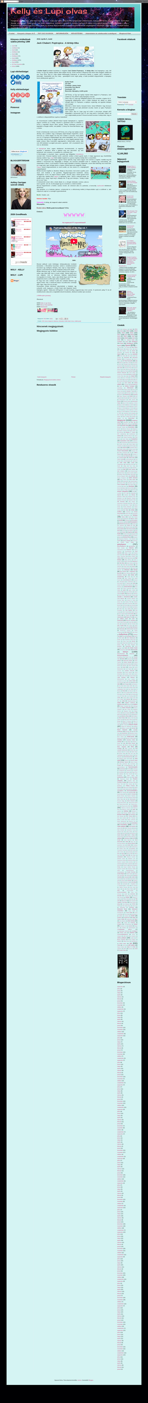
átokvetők (119, 389)
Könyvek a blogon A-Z (26, 33)
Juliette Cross (134, 612)
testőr (126, 894)
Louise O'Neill (125, 694)
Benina (119, 401)
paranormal (120, 777)
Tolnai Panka (133, 902)
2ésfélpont (15, 52)
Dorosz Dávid (131, 488)
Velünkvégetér (132, 927)
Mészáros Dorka (133, 733)
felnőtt (120, 520)
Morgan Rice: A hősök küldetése (131, 167)
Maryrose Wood (127, 723)
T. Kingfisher (133, 883)
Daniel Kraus (127, 467)
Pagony (128, 772)
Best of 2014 (130, 404)
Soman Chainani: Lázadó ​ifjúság (132, 275)
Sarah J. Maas (131, 835)
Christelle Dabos (133, 447)
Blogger (91, 1380)
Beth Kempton (120, 414)
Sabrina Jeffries (20, 224)
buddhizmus (132, 434)
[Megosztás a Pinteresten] (67, 319)
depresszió (125, 481)
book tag (133, 422)
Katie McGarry (133, 627)
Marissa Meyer (125, 716)
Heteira (131, 558)
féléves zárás (134, 518)
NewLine (127, 760)
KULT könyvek (132, 665)
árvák (121, 386)
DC (136, 472)
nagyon (56, 176)
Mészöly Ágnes (122, 734)
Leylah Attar (128, 682)
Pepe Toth (120, 784)
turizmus (127, 915)
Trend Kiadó (129, 912)
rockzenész (120, 823)
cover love (132, 457)
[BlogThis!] (62, 319)
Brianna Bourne (126, 429)
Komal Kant (122, 649)
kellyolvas (55, 321)
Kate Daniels (132, 623)
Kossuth (135, 649)
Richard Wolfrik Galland (129, 812)
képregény (42, 148)
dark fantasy (132, 469)
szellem (133, 877)
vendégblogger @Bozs (124, 929)
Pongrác (124, 789)
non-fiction (132, 763)
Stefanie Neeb (121, 858)
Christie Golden (122, 449)
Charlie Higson (132, 444)
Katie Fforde (125, 627)
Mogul (129, 741)
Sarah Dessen (121, 835)
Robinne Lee (132, 821)
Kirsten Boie (133, 643)
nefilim (136, 756)
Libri (118, 684)
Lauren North (133, 675)
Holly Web (125, 564)
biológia (134, 416)
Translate (130, 104)
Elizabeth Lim (120, 498)
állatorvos (121, 362)
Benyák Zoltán (126, 401)
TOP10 (133, 904)
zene (124, 948)
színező (123, 880)
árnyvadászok (133, 384)
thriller (127, 897)
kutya (124, 667)
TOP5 (118, 905)
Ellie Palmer (132, 501)
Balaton (120, 394)
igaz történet (123, 571)
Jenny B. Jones (131, 600)
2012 (121, 331)
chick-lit (125, 447)
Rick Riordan (120, 816)
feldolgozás (125, 518)
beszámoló (126, 413)
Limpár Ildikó (129, 685)
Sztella (118, 883)
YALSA (124, 945)
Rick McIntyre (132, 814)
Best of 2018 (122, 408)
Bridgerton (135, 429)
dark (124, 469)
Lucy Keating (130, 696)
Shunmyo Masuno (121, 843)
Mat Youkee (124, 724)
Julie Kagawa (128, 610)
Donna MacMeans (121, 488)
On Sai (129, 768)
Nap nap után (132, 753)
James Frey (120, 585)
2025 (133, 338)
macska (128, 699)
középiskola (120, 657)
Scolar (118, 840)
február (119, 999)
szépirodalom (133, 878)
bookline (119, 423)
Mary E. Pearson (127, 721)
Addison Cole (125, 350)
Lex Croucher (120, 682)
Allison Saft (127, 362)
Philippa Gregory (130, 785)
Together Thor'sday (122, 902)
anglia (127, 376)
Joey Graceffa (132, 605)
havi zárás (125, 554)
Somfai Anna (134, 846)
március (119, 997)
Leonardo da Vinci (121, 680)
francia (123, 530)
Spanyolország (129, 851)
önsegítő (135, 770)
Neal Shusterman (128, 756)
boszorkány (131, 427)
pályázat (121, 773)
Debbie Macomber (131, 474)
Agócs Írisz (127, 354)
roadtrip (124, 817)
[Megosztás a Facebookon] (65, 319)
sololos (79, 1380)
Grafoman (135, 540)
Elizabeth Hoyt (132, 496)
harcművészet (128, 551)
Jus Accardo (130, 613)
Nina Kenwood (123, 763)
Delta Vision (132, 479)
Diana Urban (130, 484)
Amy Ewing (130, 369)
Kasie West (131, 622)
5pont (46, 321)
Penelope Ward (132, 782)
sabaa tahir (120, 828)
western (119, 941)
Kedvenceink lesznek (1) (130, 226)
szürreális (125, 883)
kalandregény (120, 617)
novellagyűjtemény (128, 765)
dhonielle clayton (132, 482)
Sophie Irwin (122, 848)
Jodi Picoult (125, 605)
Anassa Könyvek (121, 372)
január (119, 1001)
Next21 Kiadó (134, 760)
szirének (129, 880)
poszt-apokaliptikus (132, 790)
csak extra (123, 462)
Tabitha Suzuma (123, 887)
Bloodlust (126, 422)
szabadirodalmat (130, 870)
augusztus (120, 986)
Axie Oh (134, 389)
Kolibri (125, 648)
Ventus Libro (123, 932)
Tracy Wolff (131, 910)
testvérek (132, 894)
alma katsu (134, 362)
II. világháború (132, 571)
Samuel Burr (120, 831)
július (118, 988)
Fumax (123, 532)
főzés (118, 530)
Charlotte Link (120, 445)
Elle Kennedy (121, 501)
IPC (134, 576)
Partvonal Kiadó (124, 779)
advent (133, 350)
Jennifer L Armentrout (123, 596)
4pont (13, 58)
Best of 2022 (134, 409)
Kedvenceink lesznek (132, 628)
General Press (127, 537)
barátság (135, 394)
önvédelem (121, 772)
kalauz (135, 617)
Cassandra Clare (125, 440)
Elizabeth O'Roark (131, 498)
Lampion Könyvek (129, 670)
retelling (126, 811)
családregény (120, 464)
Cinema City (134, 450)
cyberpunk (135, 461)
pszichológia (120, 794)
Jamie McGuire (128, 586)
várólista (124, 927)
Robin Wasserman (121, 821)
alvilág (125, 365)
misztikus (119, 740)
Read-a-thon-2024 (126, 806)
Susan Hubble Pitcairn (129, 867)
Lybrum (125, 697)
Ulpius (135, 919)
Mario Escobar (128, 714)
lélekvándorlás (120, 679)
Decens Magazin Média (123, 476)
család (132, 462)
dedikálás (133, 476)
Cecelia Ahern (125, 442)
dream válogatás (122, 491)
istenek (135, 580)
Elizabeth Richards (121, 499)
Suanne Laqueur (121, 862)
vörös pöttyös (121, 938)
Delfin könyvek (133, 477)
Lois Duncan (130, 690)
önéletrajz (135, 768)
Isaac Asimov (128, 578)
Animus (119, 377)
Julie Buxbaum (20, 240)
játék (123, 593)
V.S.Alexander (127, 924)
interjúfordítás (120, 576)
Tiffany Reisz (126, 899)
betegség (133, 413)
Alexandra (126, 357)
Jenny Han (120, 601)
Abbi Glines (134, 347)
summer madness (128, 863)
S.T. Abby (19, 255)
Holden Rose (127, 561)
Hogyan (39, 167)
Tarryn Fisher (130, 889)
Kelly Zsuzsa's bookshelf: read (21, 219)
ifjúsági (135, 569)
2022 (133, 336)
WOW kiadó (122, 943)
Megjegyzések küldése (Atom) (52, 380)
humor (133, 566)
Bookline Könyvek (128, 423)
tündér (133, 916)
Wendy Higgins (132, 939)
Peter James (129, 784)
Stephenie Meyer (132, 860)
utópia (125, 922)
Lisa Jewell (131, 689)
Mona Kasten (131, 743)
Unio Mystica (123, 921)
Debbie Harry (122, 474)
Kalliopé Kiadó (124, 618)
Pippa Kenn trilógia (127, 787)
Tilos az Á (124, 900)
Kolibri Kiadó (68, 321)
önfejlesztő (121, 770)
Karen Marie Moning (122, 622)
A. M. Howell (126, 347)
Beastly (125, 397)
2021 (125, 336)
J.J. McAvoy (127, 583)
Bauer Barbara (123, 396)
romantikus (123, 824)
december (120, 1003)
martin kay (119, 719)
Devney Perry (122, 482)
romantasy (134, 823)
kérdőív (135, 636)
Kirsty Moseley (131, 644)
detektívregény (133, 481)
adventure (119, 352)
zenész (130, 948)
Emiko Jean (120, 505)
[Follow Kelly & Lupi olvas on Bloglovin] (19, 152)
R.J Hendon (133, 794)
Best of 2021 (126, 409)
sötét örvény (120, 851)
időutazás (127, 569)
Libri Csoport (126, 684)
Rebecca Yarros (126, 809)
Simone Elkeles (131, 843)
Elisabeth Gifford (121, 496)
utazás (119, 922)
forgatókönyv (120, 527)
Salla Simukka (120, 830)
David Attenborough (133, 471)
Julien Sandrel (125, 612)
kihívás (133, 641)
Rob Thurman (132, 817)
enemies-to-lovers (127, 508)
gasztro (127, 535)
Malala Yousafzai (124, 706)
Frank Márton (130, 530)
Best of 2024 (130, 411)
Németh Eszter (123, 758)
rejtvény (119, 811)
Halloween (128, 549)
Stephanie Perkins (121, 860)
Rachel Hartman (131, 795)
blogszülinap (131, 418)
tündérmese (127, 917)
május (119, 992)
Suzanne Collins (132, 868)
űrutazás (133, 922)
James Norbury (128, 585)
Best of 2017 (134, 406)
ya (131, 943)
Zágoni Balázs (120, 947)
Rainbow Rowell (132, 797)
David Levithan (130, 472)
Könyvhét (132, 653)
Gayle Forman (134, 535)
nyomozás (122, 768)
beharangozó (122, 399)
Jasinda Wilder (120, 591)
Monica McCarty (128, 745)
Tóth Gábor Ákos (126, 905)
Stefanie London (131, 856)
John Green (120, 607)
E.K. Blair (126, 493)
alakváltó (134, 354)
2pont (13, 50)
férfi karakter (134, 520)
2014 (135, 331)
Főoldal (11, 33)
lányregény (119, 672)
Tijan (132, 899)
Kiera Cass (126, 641)
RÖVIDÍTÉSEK (77, 33)
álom (120, 364)
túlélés (120, 915)
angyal (133, 376)
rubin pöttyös (121, 826)
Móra (132, 746)
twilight (134, 917)
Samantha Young (131, 830)
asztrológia (119, 387)
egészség (133, 493)
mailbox (135, 704)
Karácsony (120, 620)
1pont (13, 46)
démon (119, 481)
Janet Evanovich (127, 588)
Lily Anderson (134, 684)
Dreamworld (43, 306)
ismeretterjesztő (127, 580)
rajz (126, 799)
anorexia (126, 379)
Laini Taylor (128, 669)
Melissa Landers (125, 728)
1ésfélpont (15, 48)
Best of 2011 (126, 403)
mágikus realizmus (130, 702)
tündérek (119, 917)
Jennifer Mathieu (131, 598)
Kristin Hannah (127, 662)
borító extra (125, 425)
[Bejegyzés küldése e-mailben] (56, 318)
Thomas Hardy (127, 895)
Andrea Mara (120, 376)
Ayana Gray (120, 391)
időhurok (119, 569)
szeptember (120, 1009)
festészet (121, 522)
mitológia (119, 741)
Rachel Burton (120, 795)
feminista (127, 520)
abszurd (122, 349)
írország (119, 578)
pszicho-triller (132, 792)
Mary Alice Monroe (128, 719)
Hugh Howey (127, 566)
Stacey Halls (129, 853)
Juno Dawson (122, 613)
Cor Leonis (134, 455)
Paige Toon (135, 772)
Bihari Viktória (126, 416)
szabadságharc (120, 872)
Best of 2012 (134, 403)
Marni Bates (122, 717)
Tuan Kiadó (127, 914)
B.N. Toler (135, 392)
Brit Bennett (120, 432)
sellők (126, 841)
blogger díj (120, 418)
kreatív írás (128, 657)
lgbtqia (134, 682)
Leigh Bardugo (121, 677)
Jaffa (134, 583)
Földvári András (129, 527)
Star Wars (133, 855)
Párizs (128, 777)
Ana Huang (133, 371)
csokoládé (119, 467)
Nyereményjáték (132, 767)
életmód (126, 494)
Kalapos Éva (129, 617)
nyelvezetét (100, 185)
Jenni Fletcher (122, 595)
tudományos (134, 914)
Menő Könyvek (122, 730)
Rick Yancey (129, 816)
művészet (119, 751)
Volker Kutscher (132, 936)
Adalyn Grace (129, 349)
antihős (132, 379)
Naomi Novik (122, 753)
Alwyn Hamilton (132, 365)
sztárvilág (133, 882)
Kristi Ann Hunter (127, 660)
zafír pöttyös (131, 945)
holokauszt (134, 561)
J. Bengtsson (122, 581)
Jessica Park (128, 601)
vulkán (132, 937)
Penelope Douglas (121, 782)
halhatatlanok (120, 549)
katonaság (121, 628)
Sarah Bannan (132, 833)
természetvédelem (121, 892)
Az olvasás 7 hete (129, 391)
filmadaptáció (133, 522)
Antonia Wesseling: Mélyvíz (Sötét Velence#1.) (131, 293)
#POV (118, 329)
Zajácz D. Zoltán (131, 947)
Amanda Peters (128, 367)
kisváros (119, 646)
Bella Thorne (132, 399)
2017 (119, 334)
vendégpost (134, 931)
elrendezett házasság (122, 503)
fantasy (135, 515)
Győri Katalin (121, 548)
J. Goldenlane (130, 581)
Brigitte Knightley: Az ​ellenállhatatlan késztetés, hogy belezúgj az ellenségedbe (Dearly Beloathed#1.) (128, 261)
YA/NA (118, 945)
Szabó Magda (120, 873)
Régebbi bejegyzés (105, 377)
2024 (126, 338)
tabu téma (132, 887)
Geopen (135, 537)
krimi (123, 659)
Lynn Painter (120, 699)
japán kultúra (132, 590)
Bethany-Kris (130, 414)
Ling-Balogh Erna (121, 689)
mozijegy (119, 748)
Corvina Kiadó (122, 457)
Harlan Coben (128, 553)
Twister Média (120, 919)
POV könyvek (123, 792)
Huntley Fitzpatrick (121, 568)
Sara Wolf (125, 833)
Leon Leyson (131, 679)
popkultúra (130, 789)
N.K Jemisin (127, 751)
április (119, 995)
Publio (126, 794)
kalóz (133, 618)
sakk (135, 828)
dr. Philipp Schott (127, 489)
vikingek (119, 936)
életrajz (133, 494)
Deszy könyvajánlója (46, 305)
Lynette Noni (132, 697)
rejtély (133, 809)
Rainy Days (120, 799)
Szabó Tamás (129, 873)
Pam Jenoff (129, 773)
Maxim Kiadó (133, 724)
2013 (127, 331)
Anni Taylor (119, 379)
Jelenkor (135, 593)
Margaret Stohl (127, 711)
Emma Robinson (127, 506)
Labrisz (130, 667)
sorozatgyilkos (132, 848)
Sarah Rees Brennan (131, 836)
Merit (135, 731)
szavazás (126, 877)
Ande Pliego (132, 372)
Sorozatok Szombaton (122, 850)
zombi (136, 948)
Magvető (129, 704)
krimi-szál (130, 658)
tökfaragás (122, 907)
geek (120, 537)
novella (119, 765)
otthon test (18, 229)
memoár (133, 728)
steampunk (120, 856)
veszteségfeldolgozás (122, 934)
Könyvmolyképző (122, 655)
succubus (130, 862)
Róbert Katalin (121, 819)
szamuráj (129, 875)
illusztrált (119, 573)
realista (135, 806)
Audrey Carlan (127, 389)
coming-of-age (126, 454)
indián (134, 573)
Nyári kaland (19, 245)
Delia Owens (123, 479)
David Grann (122, 472)
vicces (133, 934)
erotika (133, 510)
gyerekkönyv (132, 546)
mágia (119, 702)
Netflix (130, 758)
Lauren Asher (128, 674)
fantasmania (126, 515)
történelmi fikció (122, 909)
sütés (118, 870)
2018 (126, 334)
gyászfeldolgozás (121, 546)
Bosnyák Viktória (121, 427)
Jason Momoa (129, 591)
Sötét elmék (133, 850)
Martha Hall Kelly (132, 717)
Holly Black (122, 563)
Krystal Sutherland (127, 664)
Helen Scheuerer (121, 556)
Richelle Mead (121, 814)
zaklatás (119, 948)
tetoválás (119, 895)
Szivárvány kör (125, 882)
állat (136, 360)
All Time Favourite (17, 64)
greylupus (121, 544)
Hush (129, 568)
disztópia (131, 486)
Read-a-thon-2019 (121, 802)
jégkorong (129, 593)
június (119, 990)
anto (136, 379)
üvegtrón (119, 924)
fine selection (120, 525)
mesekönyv (125, 733)
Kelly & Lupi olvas (45, 303)
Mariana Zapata (126, 712)
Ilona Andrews (127, 573)
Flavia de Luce (131, 525)
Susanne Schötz (121, 868)
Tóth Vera (135, 905)
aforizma (127, 352)
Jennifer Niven (120, 600)
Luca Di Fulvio (120, 696)
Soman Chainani (126, 846)
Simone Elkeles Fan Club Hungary (132, 182)
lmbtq (123, 690)
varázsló (130, 926)
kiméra (118, 643)
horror (131, 564)
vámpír (135, 924)
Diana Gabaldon (121, 484)
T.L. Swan (127, 885)
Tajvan (118, 889)
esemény (128, 511)
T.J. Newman (120, 885)
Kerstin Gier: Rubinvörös (130, 196)
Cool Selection (126, 455)
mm (125, 741)
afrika (133, 352)
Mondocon (119, 745)
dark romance (121, 471)
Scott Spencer (127, 840)
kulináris (124, 665)
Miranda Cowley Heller (131, 738)
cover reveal (120, 459)
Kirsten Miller (120, 644)
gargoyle (134, 533)
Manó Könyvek (126, 707)
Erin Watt (125, 510)
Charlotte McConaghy (131, 445)
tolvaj (118, 904)
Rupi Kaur (19, 230)
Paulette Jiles (131, 780)
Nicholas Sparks (124, 762)
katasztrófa (124, 623)
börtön (118, 429)
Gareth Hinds (127, 533)
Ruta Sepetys (132, 826)
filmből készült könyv (125, 523)
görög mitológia (126, 540)
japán (124, 590)
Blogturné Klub (125, 33)
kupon (118, 667)
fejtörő (129, 517)
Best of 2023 (122, 411)
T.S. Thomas (134, 885)
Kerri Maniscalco (131, 637)
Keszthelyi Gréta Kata (130, 639)
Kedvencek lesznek (125, 630)
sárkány (119, 838)
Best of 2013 (122, 404)
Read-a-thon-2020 (133, 802)
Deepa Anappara (121, 477)
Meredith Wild (128, 731)
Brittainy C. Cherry (130, 432)
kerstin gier (120, 639)
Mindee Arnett (120, 738)
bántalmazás (127, 394)
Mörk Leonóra (128, 748)
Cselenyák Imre (129, 464)
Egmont (119, 494)
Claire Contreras (123, 452)
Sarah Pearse (120, 836)
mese (118, 733)
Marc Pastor (128, 709)
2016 (43, 321)
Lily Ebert (121, 685)
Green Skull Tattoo (127, 542)
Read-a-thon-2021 (124, 804)
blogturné (50, 321)
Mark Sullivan (134, 716)
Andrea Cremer (132, 374)
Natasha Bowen (129, 755)
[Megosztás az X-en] (64, 319)
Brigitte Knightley (123, 430)
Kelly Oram (134, 632)
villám (124, 936)
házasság (133, 554)
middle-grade (78, 321)
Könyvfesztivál (120, 653)
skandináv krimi (121, 845)
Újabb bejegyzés (42, 377)
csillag (124, 466)
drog (133, 491)
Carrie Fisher (125, 439)
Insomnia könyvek (122, 575)
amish (124, 369)
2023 (119, 338)
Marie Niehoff (120, 714)
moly (124, 743)
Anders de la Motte (121, 374)
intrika (128, 576)
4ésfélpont (15, 60)
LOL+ (120, 692)
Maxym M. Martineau (126, 726)
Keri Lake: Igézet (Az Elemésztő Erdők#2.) (131, 309)
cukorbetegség (126, 461)
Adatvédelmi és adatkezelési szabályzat (101, 33)
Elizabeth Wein (132, 499)
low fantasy (133, 694)
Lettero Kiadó (132, 680)
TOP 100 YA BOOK (45, 33)
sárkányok (127, 838)
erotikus (119, 511)
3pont (13, 54)
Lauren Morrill (124, 675)
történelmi (131, 907)
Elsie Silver (133, 503)
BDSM (131, 396)
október (119, 1007)
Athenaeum (130, 388)
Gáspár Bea (120, 535)
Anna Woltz (133, 377)
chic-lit (118, 447)
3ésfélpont (15, 56)
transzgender (120, 912)
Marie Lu (133, 712)
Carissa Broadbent (127, 437)
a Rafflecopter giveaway (44, 295)
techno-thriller (130, 890)
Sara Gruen (129, 831)
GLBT (118, 540)
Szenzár (119, 878)
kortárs (129, 649)
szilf (118, 880)
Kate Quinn (129, 625)
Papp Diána (130, 775)
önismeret (128, 770)
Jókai (120, 608)
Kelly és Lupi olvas (49, 11)
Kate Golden (120, 625)
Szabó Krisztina (131, 872)
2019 (132, 334)
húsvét (134, 568)
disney (124, 486)
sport (122, 853)
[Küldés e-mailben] (60, 319)
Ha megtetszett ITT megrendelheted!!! (74, 222)
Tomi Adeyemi (126, 904)
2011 (136, 329)
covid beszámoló (130, 459)
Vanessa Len (123, 926)
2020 (118, 336)
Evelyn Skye (128, 513)
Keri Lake (121, 637)
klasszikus (128, 646)
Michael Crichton (132, 734)
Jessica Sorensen (128, 603)
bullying (119, 435)
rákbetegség (133, 799)
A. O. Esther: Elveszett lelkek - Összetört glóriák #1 (131, 243)
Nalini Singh (134, 751)
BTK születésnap (121, 434)
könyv (72, 321)
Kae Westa (126, 615)
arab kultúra (128, 382)
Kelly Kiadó (127, 632)
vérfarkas (132, 932)
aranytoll (126, 384)
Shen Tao (133, 841)
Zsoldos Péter (122, 950)
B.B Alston (128, 392)
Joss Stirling (128, 608)
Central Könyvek (133, 442)
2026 (118, 340)
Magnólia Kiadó (121, 704)
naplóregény (120, 755)
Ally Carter (119, 367)
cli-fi (130, 452)
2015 (123, 333)
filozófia (134, 523)
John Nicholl (127, 607)
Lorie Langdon (126, 692)
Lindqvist (125, 687)
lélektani (133, 677)
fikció (126, 522)
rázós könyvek (131, 800)
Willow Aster (126, 941)
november (120, 1005)
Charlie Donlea (122, 444)
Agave (119, 354)
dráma (134, 489)
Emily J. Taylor (128, 505)
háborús (131, 548)
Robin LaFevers (131, 819)
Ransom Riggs (120, 800)
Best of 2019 (130, 408)
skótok (129, 845)
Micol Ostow (120, 736)
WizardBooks (134, 941)
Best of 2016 (126, 406)
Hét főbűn (125, 558)
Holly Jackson (130, 563)
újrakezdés (129, 919)
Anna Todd (125, 377)
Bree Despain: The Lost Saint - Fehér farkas (132, 212)
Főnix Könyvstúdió (130, 528)
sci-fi (133, 838)
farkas (123, 517)
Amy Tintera (125, 371)
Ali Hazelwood (127, 359)
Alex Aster (122, 355)
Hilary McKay (128, 559)
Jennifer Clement (132, 595)
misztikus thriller (131, 739)
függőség (130, 532)
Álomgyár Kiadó (127, 364)
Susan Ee (125, 865)
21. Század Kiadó (129, 339)
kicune (118, 641)
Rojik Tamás (127, 823)
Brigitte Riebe (132, 430)
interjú (132, 575)
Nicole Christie (134, 762)
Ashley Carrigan (129, 386)
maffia (123, 701)
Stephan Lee (131, 858)
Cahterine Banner (128, 435)
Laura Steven (128, 672)
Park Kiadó (134, 777)
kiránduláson (79, 154)
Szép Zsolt (125, 878)
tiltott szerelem (132, 900)
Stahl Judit (125, 855)
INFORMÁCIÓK (62, 33)
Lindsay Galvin (132, 687)
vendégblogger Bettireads (123, 931)
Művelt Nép (133, 750)
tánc (124, 889)
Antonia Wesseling (123, 381)
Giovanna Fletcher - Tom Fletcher (127, 538)
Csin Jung (132, 466)
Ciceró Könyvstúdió (122, 450)
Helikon (119, 558)
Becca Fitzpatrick (133, 397)
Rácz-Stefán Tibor (121, 797)
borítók (133, 425)
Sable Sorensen (128, 828)
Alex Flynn (130, 355)
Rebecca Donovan (126, 807)
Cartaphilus (134, 439)
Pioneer (119, 787)
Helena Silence (132, 556)
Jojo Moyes (134, 607)
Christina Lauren (132, 449)
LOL (136, 690)
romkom (134, 824)
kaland (133, 615)
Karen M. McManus (131, 620)
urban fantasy (131, 921)
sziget (52, 158)
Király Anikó (125, 643)
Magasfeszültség (132, 701)
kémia (123, 636)
